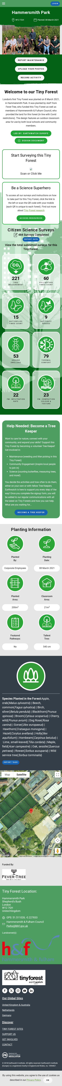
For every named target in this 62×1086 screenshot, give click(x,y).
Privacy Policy (34, 1080)
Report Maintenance (31, 60)
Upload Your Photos (31, 69)
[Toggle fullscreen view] (58, 775)
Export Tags (11, 762)
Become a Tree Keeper (31, 512)
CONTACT (7, 1044)
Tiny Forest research (34, 210)
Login (55, 3)
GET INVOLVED (10, 1039)
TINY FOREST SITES (12, 1029)
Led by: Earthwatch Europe (31, 133)
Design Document (33, 141)
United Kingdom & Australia (16, 1005)
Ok (47, 1080)
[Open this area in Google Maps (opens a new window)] (5, 855)
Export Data (31, 239)
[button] (3, 3)
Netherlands (8, 1010)
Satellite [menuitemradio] (21, 774)
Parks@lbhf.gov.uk (17, 926)
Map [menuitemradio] (7, 774)
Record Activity (31, 77)
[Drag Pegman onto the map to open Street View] (58, 851)
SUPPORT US (9, 1034)
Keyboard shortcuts (25, 856)
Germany (6, 1015)
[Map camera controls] (58, 840)
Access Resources (31, 218)
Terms (59, 856)
